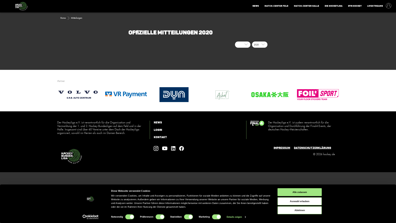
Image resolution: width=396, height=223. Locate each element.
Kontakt (160, 137)
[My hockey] (388, 6)
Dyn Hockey (355, 6)
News (255, 6)
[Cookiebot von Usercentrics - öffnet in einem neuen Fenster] (90, 217)
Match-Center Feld (276, 6)
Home (63, 18)
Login (158, 130)
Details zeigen (234, 217)
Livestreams (375, 6)
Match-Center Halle (306, 6)
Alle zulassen (300, 192)
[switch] (160, 216)
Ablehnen (300, 210)
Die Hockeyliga (333, 6)
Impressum (282, 148)
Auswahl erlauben (299, 201)
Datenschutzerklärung (312, 148)
